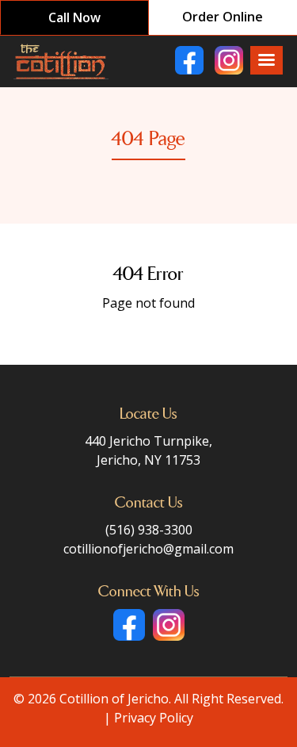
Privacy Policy (153, 717)
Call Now (74, 17)
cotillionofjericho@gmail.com (148, 548)
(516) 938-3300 (148, 529)
